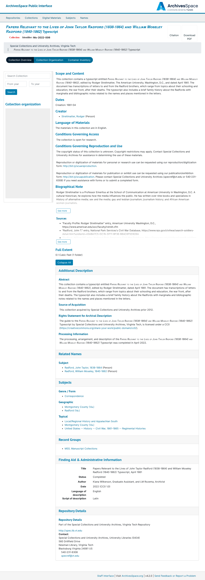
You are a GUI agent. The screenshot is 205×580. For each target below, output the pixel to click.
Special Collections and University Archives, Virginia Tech (42, 45)
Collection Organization (49, 59)
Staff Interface (105, 575)
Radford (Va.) (72, 410)
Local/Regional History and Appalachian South (91, 421)
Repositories (13, 17)
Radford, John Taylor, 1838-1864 (83, 367)
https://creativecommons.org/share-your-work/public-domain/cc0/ (98, 328)
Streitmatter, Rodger (73, 116)
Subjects (70, 17)
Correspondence (74, 396)
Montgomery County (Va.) (79, 406)
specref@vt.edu (70, 555)
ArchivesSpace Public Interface (29, 5)
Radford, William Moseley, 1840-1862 (86, 371)
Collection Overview (20, 59)
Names (84, 17)
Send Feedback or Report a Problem (175, 575)
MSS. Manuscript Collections (81, 448)
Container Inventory (79, 59)
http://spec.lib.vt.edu (70, 530)
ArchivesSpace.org (132, 575)
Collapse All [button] (64, 262)
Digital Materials (51, 17)
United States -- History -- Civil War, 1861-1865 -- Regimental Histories (105, 428)
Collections (31, 17)
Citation (174, 35)
